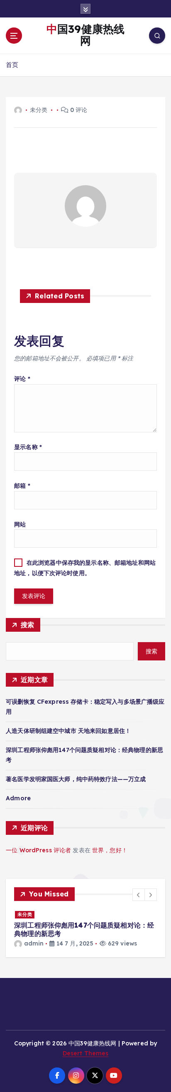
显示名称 (28, 447)
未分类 (24, 914)
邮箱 (22, 485)
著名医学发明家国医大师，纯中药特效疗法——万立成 (76, 779)
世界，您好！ (109, 850)
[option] (85, 929)
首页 (12, 65)
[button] (138, 894)
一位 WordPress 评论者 (38, 850)
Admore (18, 798)
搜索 (27, 624)
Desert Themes (86, 1053)
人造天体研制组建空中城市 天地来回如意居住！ (68, 731)
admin (34, 943)
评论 (22, 378)
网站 (20, 524)
